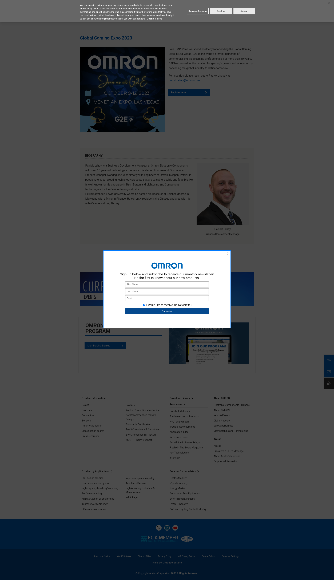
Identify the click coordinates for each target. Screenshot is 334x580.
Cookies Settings (197, 11)
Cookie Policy (154, 18)
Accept (244, 11)
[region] (167, 11)
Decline (221, 11)
